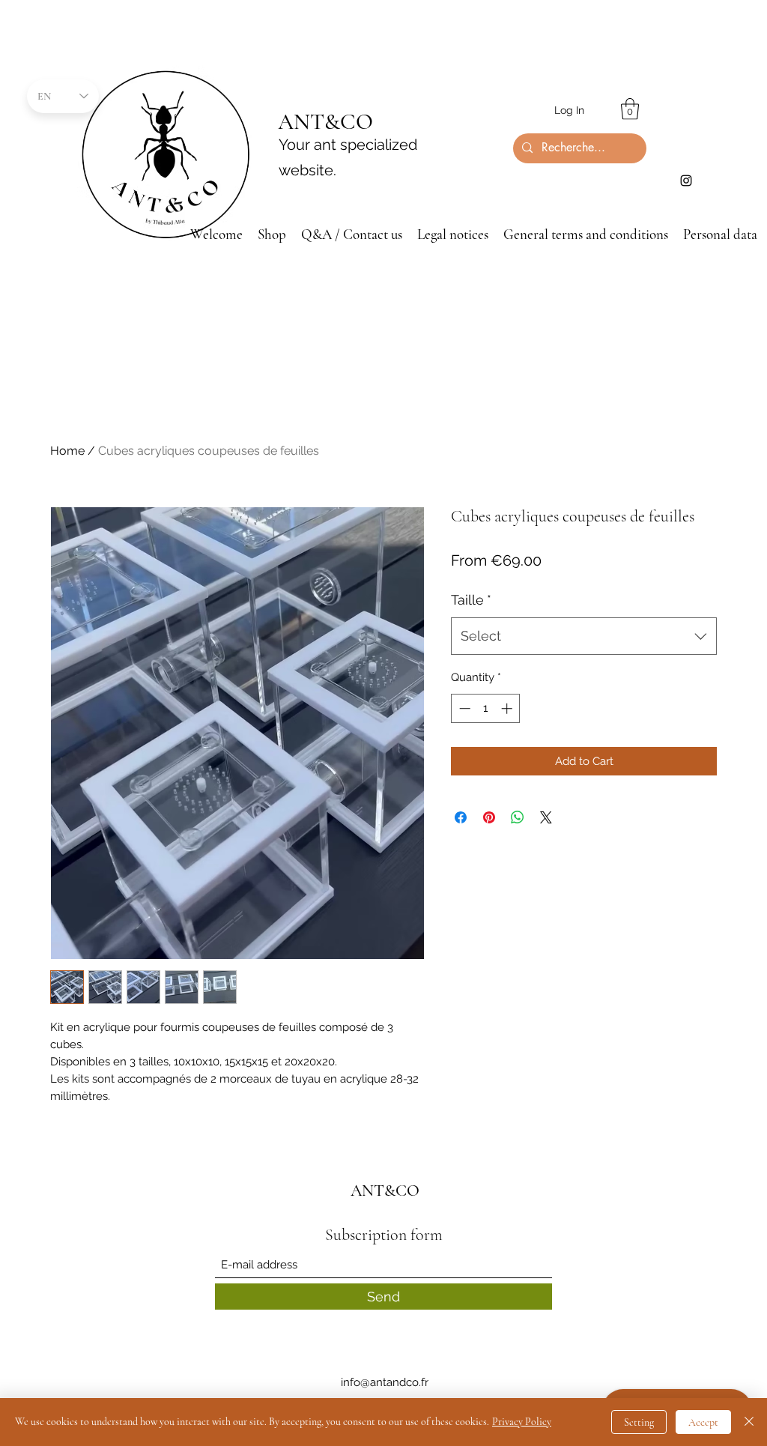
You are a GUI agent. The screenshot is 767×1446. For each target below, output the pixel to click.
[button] (630, 109)
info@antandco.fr (384, 1382)
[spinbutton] (485, 708)
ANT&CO (325, 122)
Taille (471, 600)
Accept (703, 1422)
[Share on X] (546, 817)
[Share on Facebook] (461, 817)
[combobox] (584, 636)
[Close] (749, 1422)
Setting (639, 1422)
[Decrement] (463, 708)
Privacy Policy (521, 1421)
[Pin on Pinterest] (489, 817)
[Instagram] (686, 180)
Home (67, 451)
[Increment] (508, 708)
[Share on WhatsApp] (518, 817)
